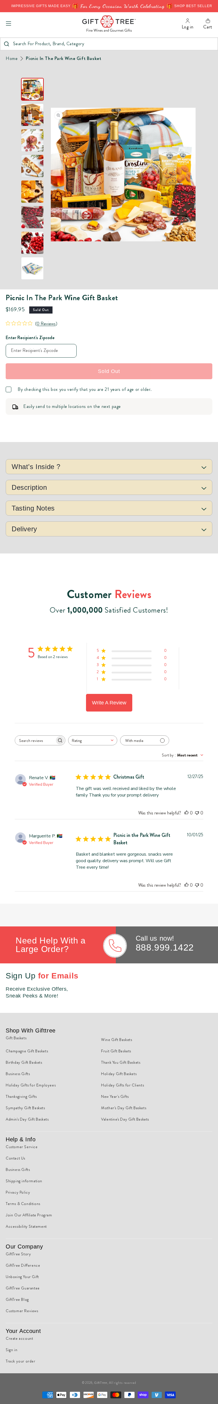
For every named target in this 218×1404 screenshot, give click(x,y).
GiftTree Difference (23, 1265)
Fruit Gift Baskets (116, 1051)
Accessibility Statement (26, 1226)
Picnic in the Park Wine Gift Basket (63, 58)
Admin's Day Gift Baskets (27, 1119)
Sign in (11, 1350)
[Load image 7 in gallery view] (32, 242)
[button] (8, 23)
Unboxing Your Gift (22, 1276)
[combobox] (109, 44)
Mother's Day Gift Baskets (123, 1108)
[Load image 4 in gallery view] (32, 166)
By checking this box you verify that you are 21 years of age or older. (85, 389)
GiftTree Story (18, 1254)
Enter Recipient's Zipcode (30, 337)
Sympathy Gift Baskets (25, 1108)
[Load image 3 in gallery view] (32, 140)
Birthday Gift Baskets (24, 1062)
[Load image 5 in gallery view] (32, 191)
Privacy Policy (18, 1192)
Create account (19, 1338)
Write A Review (109, 703)
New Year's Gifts (115, 1096)
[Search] (6, 44)
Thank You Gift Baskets (120, 1062)
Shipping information (24, 1181)
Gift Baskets (16, 1038)
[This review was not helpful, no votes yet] (197, 813)
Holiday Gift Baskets (119, 1074)
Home (12, 58)
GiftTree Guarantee (23, 1288)
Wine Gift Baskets (116, 1039)
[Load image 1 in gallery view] (32, 89)
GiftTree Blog (17, 1299)
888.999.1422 (165, 947)
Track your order (20, 1361)
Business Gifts (18, 1074)
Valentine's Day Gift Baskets (125, 1119)
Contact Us (15, 1158)
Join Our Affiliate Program (29, 1215)
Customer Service (22, 1147)
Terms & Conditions (23, 1203)
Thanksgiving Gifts (21, 1096)
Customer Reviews (22, 1311)
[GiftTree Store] (109, 23)
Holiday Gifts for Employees (31, 1085)
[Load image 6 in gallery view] (32, 217)
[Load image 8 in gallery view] (32, 268)
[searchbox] (35, 740)
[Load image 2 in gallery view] (32, 114)
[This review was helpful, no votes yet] (186, 813)
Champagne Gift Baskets (27, 1051)
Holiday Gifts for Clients (122, 1085)
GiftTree (100, 1382)
